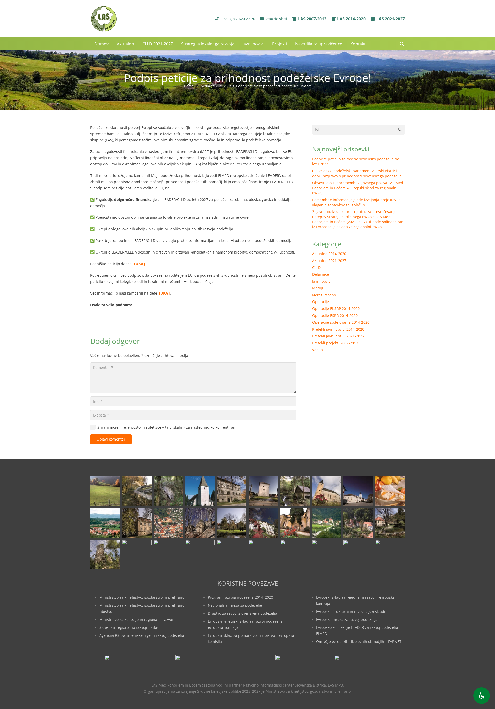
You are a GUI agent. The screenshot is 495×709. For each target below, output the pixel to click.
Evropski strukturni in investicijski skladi (350, 611)
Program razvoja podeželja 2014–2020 (240, 597)
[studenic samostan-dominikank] (295, 523)
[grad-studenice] (358, 554)
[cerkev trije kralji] (200, 491)
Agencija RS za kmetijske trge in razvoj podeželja (141, 635)
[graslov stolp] (263, 491)
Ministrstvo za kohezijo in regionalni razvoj (136, 619)
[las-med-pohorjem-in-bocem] (103, 19)
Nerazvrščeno (324, 294)
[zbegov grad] (137, 554)
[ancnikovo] (105, 491)
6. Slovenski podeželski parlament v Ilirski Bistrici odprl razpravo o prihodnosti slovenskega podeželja (357, 173)
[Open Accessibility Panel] (481, 695)
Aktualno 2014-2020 (329, 253)
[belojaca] (168, 491)
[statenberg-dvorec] (231, 523)
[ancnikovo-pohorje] (137, 491)
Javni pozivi (322, 281)
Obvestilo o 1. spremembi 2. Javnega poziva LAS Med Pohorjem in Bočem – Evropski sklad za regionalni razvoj (357, 187)
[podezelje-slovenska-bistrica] (390, 554)
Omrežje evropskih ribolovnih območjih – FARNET (358, 641)
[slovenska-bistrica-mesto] (168, 523)
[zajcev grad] (105, 554)
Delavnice (320, 274)
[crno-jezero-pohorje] (327, 554)
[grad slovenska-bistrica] (231, 554)
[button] (368, 43)
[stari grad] (200, 523)
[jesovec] (327, 491)
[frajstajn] (231, 491)
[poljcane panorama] (105, 523)
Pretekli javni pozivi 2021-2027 (338, 335)
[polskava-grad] (137, 523)
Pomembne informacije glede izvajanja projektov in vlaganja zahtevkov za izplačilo (356, 202)
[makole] (358, 491)
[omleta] (390, 491)
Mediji (317, 288)
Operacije (320, 301)
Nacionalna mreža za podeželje (235, 605)
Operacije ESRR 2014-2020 (335, 315)
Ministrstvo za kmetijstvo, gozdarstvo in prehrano (141, 597)
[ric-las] (295, 554)
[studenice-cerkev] (358, 523)
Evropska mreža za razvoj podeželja (346, 619)
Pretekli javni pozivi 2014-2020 (338, 329)
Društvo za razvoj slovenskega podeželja (242, 613)
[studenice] (327, 523)
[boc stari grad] (263, 554)
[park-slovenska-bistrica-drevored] (200, 554)
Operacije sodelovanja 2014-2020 (340, 322)
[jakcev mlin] (295, 491)
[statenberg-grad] (263, 523)
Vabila (317, 349)
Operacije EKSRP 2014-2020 (336, 308)
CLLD (316, 267)
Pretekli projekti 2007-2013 (335, 342)
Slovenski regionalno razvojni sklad (129, 627)
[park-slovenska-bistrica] (168, 554)
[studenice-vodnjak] (390, 523)
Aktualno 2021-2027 (329, 260)
